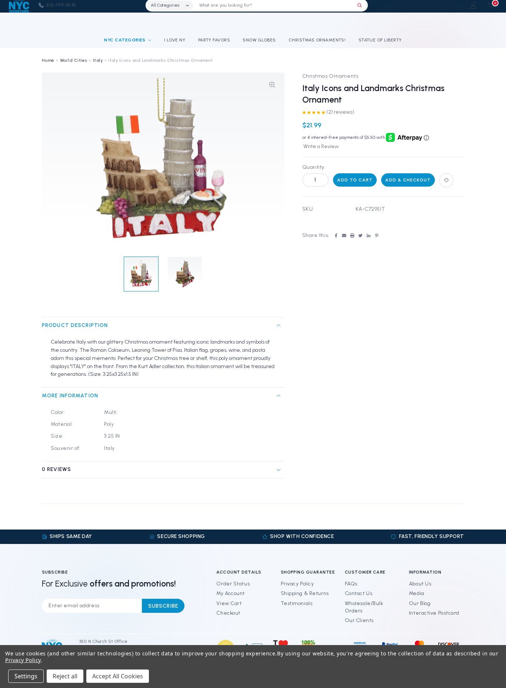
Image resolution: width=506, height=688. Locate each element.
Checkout (228, 613)
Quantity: (314, 167)
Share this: (315, 235)
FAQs (351, 584)
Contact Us (359, 593)
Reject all (65, 676)
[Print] (352, 235)
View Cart (229, 603)
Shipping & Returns (305, 593)
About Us (420, 584)
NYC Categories (125, 40)
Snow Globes (259, 40)
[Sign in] (473, 5)
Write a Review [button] (321, 146)
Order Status (233, 584)
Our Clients (359, 620)
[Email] (344, 235)
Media (417, 593)
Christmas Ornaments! (317, 40)
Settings (25, 676)
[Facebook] (336, 235)
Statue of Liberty (380, 40)
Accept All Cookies (117, 676)
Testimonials (297, 603)
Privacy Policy (297, 584)
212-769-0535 (61, 4)
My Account (230, 593)
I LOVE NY (174, 40)
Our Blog (419, 603)
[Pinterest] (376, 235)
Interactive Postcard (434, 613)
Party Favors (214, 40)
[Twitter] (360, 235)
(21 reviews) (340, 112)
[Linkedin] (368, 235)
